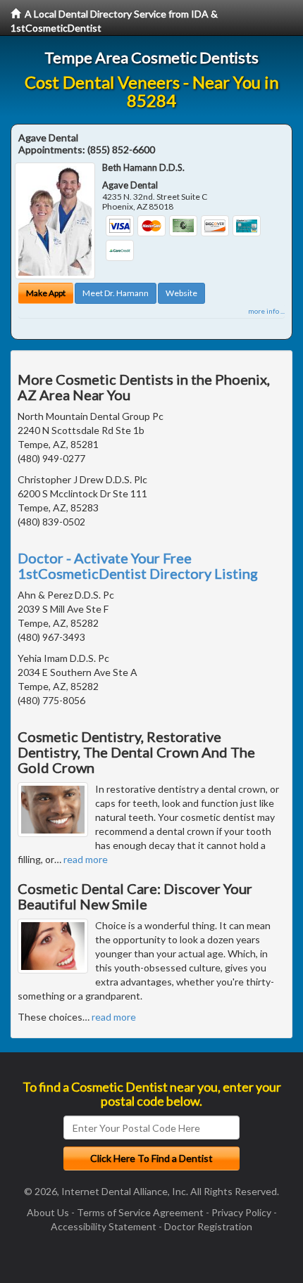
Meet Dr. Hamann (115, 293)
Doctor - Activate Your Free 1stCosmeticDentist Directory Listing (138, 565)
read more (85, 859)
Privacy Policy (241, 1212)
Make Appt (46, 293)
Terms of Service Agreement (140, 1212)
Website (181, 293)
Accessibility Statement (103, 1226)
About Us (48, 1212)
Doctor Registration (208, 1226)
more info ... (266, 311)
